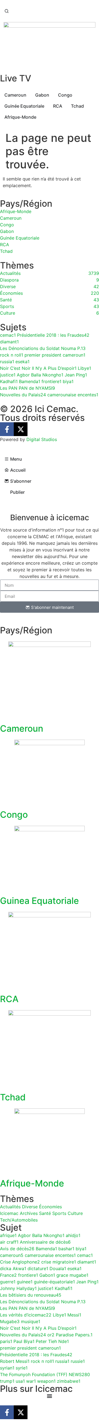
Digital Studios (41, 439)
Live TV (15, 78)
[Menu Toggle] (49, 1396)
